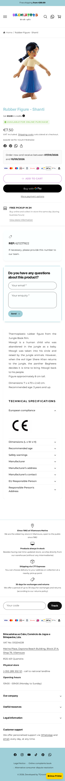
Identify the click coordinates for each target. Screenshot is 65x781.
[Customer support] (52, 16)
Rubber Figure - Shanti (26, 32)
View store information (21, 220)
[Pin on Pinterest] (10, 146)
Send (13, 313)
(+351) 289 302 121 (12, 671)
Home (9, 32)
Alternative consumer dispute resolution (34, 768)
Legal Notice (19, 763)
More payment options (32, 196)
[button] (5, 16)
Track (54, 605)
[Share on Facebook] (5, 146)
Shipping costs (26, 134)
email (6, 739)
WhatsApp (47, 735)
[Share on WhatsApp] (16, 146)
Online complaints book (40, 763)
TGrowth (42, 774)
